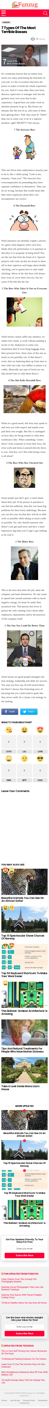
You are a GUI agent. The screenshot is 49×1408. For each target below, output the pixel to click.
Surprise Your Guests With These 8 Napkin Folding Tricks (21, 1296)
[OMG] (11, 870)
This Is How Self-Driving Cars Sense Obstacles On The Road (24, 1352)
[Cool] (5, 945)
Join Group (15, 1400)
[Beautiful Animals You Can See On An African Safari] (24, 882)
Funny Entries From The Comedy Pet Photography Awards (18, 1280)
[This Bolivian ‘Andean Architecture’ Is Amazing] (24, 995)
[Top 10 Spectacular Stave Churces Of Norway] (24, 919)
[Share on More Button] (42, 712)
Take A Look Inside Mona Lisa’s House (20, 1087)
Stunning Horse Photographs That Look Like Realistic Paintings (22, 1288)
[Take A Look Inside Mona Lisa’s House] (24, 1070)
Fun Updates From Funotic (21, 1273)
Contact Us (24, 1403)
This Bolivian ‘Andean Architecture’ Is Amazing (24, 1012)
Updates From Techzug (19, 1345)
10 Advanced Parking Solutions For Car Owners (24, 1359)
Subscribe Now (24, 1255)
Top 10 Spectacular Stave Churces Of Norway (22, 937)
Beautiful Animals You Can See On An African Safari (22, 899)
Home (4, 1400)
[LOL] (5, 907)
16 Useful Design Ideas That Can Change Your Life (23, 1381)
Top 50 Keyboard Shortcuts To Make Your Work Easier (24, 974)
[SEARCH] (45, 13)
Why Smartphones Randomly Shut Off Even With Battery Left (24, 1373)
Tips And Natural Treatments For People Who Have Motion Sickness (22, 1050)
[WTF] (11, 907)
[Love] (5, 870)
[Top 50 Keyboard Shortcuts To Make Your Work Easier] (24, 957)
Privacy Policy (29, 1400)
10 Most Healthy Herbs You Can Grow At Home (24, 1303)
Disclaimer (43, 1400)
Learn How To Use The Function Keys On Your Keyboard (23, 1365)
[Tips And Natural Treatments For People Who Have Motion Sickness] (24, 1032)
